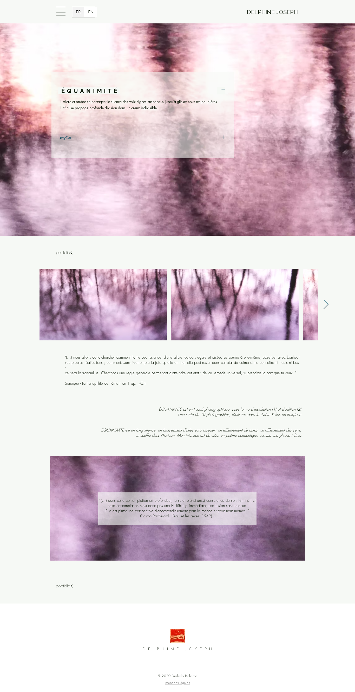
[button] (60, 11)
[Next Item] (326, 305)
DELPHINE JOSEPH (272, 12)
